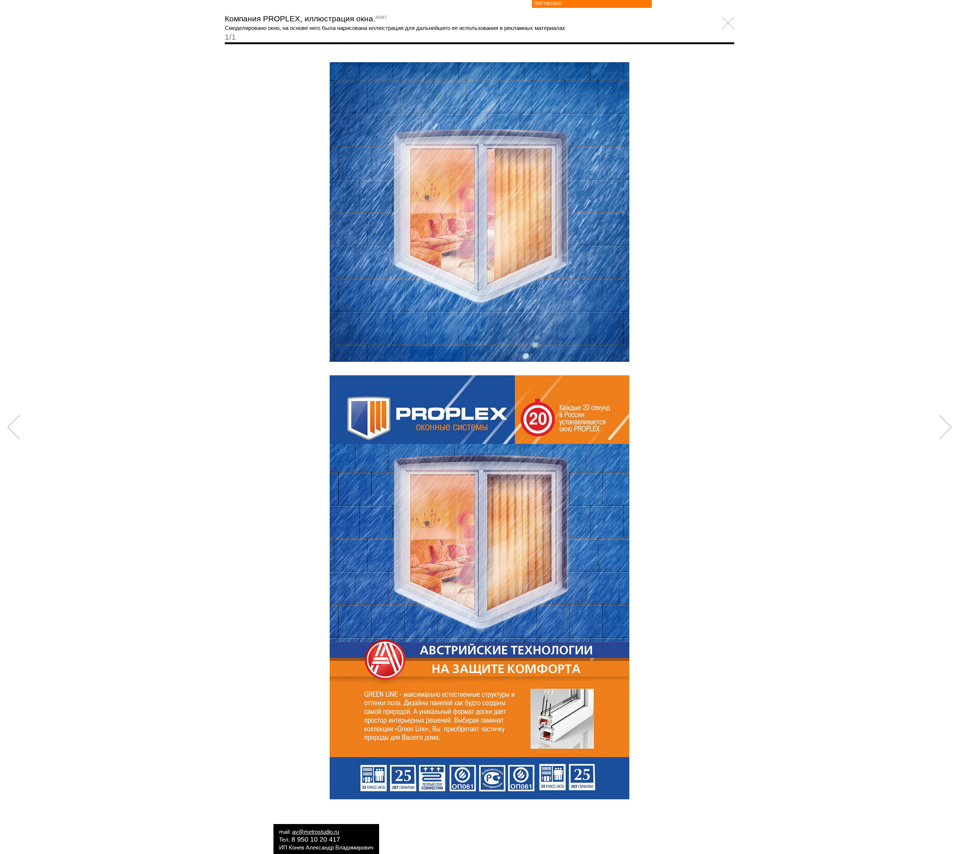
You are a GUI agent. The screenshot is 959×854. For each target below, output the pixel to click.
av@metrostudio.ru (315, 832)
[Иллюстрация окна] (479, 797)
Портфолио (548, 3)
